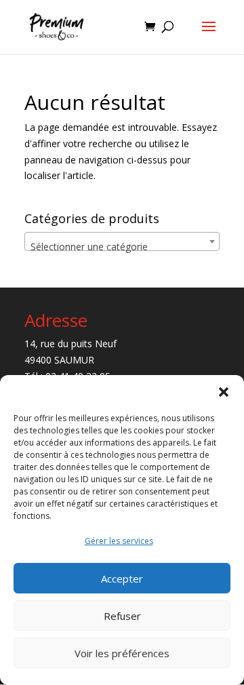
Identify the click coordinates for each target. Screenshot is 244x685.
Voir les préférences (122, 653)
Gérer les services (119, 541)
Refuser (122, 616)
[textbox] (122, 247)
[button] (223, 392)
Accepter (122, 578)
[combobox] (122, 241)
